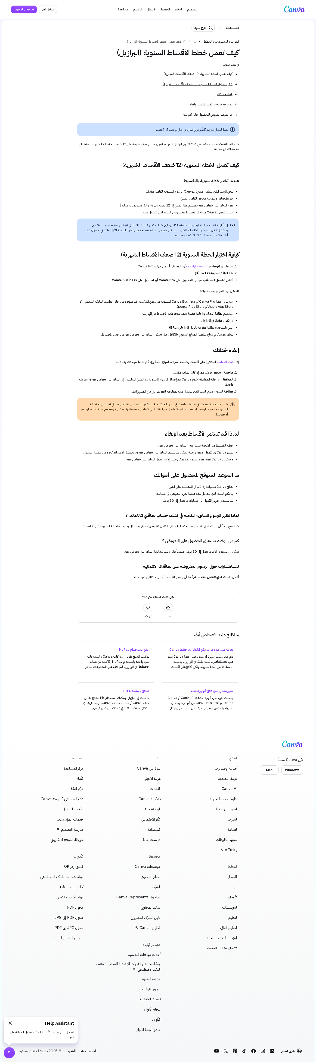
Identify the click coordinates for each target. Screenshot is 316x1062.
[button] (192, 9)
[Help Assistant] (9, 1052)
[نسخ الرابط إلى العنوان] (242, 165)
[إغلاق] (10, 1023)
